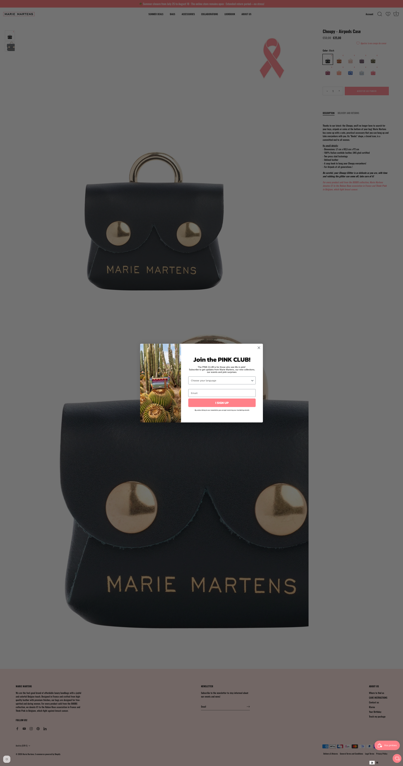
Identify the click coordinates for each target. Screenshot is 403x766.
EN (372, 762)
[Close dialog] (259, 347)
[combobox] (372, 762)
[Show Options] (252, 380)
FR (377, 762)
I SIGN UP (222, 402)
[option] (377, 762)
